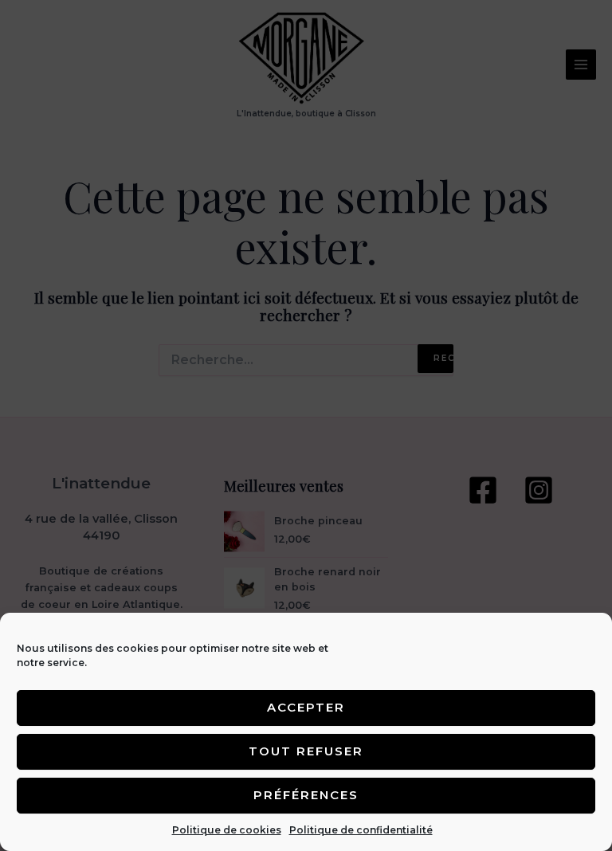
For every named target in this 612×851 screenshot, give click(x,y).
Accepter (306, 707)
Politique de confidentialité (361, 830)
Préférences (306, 794)
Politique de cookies (226, 830)
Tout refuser (306, 751)
